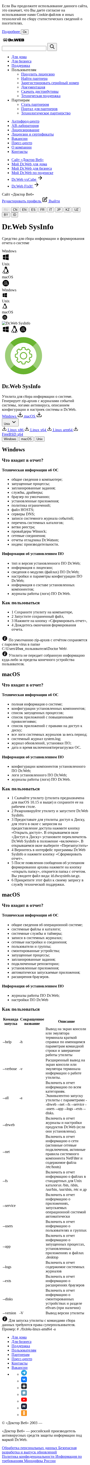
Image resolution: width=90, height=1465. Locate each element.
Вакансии (20, 139)
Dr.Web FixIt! (23, 186)
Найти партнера (34, 78)
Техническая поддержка (40, 96)
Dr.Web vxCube (24, 179)
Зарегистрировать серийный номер (50, 83)
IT (50, 210)
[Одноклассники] (24, 1415)
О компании (22, 147)
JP (59, 210)
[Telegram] (24, 1374)
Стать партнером (35, 104)
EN (24, 210)
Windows (10, 439)
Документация (33, 87)
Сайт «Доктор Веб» (28, 160)
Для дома (19, 57)
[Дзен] (24, 1388)
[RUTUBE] (24, 1408)
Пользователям (24, 1350)
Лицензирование (25, 130)
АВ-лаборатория (25, 126)
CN (15, 210)
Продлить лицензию (38, 74)
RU (6, 210)
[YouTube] (24, 1401)
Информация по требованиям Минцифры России (42, 1458)
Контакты (20, 152)
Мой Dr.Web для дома (29, 164)
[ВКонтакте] (24, 1381)
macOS (26, 439)
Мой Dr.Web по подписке (32, 173)
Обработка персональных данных (30, 1448)
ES (33, 210)
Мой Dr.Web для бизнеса (32, 168)
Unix (39, 439)
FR (42, 210)
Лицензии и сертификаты (33, 134)
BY (6, 215)
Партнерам (21, 1355)
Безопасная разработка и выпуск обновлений (39, 1450)
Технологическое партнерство (46, 113)
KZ (68, 210)
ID (14, 215)
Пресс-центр (22, 143)
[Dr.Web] (13, 41)
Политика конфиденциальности (28, 1456)
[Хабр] (24, 1394)
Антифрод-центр (25, 121)
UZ (76, 210)
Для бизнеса (21, 61)
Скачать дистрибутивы (40, 91)
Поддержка (21, 65)
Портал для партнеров (39, 109)
